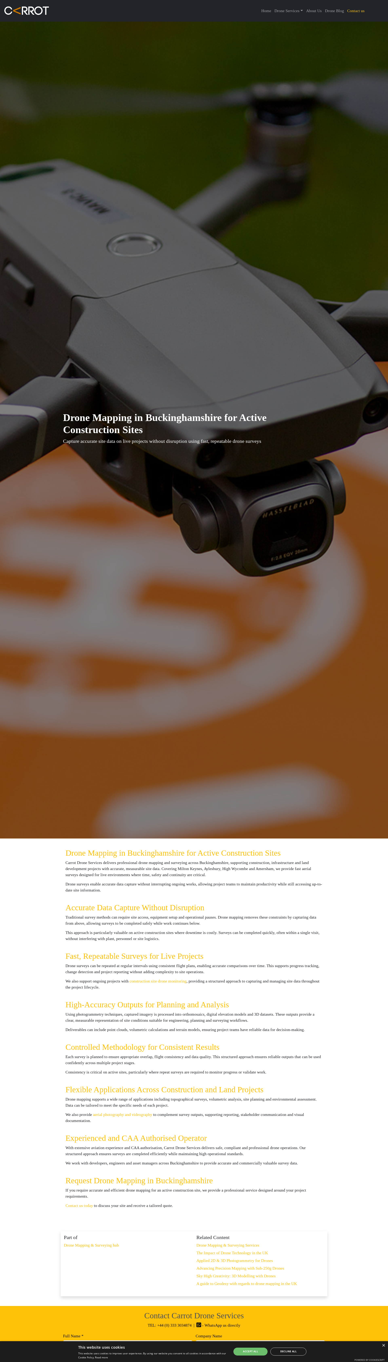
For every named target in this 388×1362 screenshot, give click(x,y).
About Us (314, 10)
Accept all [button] (250, 1351)
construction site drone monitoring (158, 981)
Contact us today (79, 1205)
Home (266, 10)
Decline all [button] (288, 1351)
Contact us (356, 10)
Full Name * (73, 1336)
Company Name (209, 1336)
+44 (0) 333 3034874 (174, 1325)
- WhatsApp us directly (220, 1325)
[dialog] (194, 1351)
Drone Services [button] (286, 10)
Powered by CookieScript (369, 1359)
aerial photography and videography (122, 1114)
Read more (101, 1357)
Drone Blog (334, 10)
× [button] (383, 1345)
